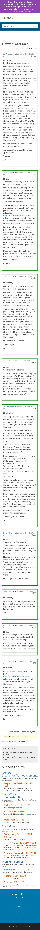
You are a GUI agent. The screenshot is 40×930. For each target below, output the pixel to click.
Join (20, 904)
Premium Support (13, 861)
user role (35, 49)
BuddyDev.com (29, 926)
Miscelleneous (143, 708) (17, 869)
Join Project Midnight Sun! (20, 4)
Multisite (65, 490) (13, 811)
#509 (34, 627)
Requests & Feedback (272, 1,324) (18, 784)
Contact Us (20, 913)
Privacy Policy (20, 910)
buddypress (23, 49)
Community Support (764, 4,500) (18, 835)
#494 (33, 278)
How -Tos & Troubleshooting (12, 796)
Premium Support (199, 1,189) (19, 853)
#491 (34, 174)
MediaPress (9, 826)
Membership (20, 898)
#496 (33, 363)
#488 (33, 56)
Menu (10, 18)
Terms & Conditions (20, 907)
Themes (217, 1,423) (14, 882)
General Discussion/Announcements (20, 774)
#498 (33, 409)
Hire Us (20, 916)
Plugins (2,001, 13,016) (15, 875)
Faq (20, 901)
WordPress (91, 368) (14, 819)
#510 (34, 663)
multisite (29, 49)
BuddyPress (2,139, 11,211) (17, 805)
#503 (34, 535)
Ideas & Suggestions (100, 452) (20, 843)
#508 (33, 593)
